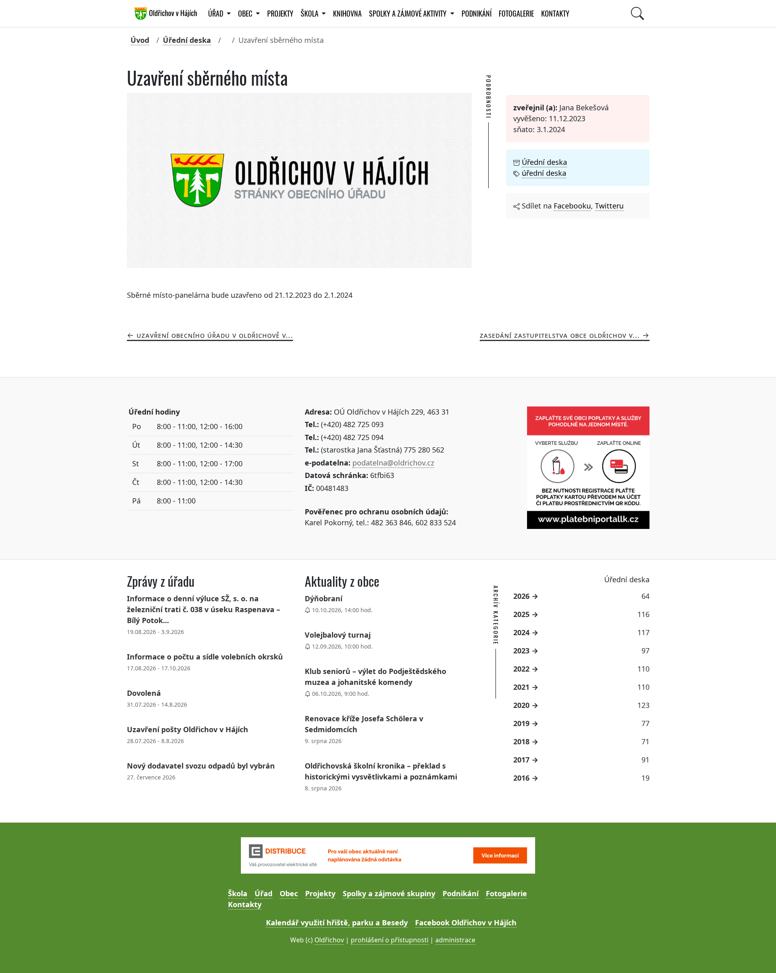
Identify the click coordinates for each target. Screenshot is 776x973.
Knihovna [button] (347, 13)
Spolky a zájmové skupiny (389, 893)
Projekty (280, 13)
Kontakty (555, 13)
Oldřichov (329, 939)
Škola (237, 893)
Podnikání (476, 13)
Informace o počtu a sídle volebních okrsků (205, 656)
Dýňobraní (323, 598)
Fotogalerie (516, 13)
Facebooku (572, 206)
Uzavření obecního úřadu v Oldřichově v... (215, 335)
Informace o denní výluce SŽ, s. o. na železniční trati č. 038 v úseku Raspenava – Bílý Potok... (203, 609)
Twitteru (609, 206)
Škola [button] (310, 13)
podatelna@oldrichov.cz (393, 463)
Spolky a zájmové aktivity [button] (408, 13)
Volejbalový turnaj (338, 635)
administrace (455, 939)
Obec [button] (246, 13)
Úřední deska (187, 40)
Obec (289, 893)
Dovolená (144, 693)
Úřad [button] (216, 13)
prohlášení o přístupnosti (389, 939)
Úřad (263, 893)
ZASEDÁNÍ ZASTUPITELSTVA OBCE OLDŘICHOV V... (560, 335)
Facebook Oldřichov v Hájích (466, 922)
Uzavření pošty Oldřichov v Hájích (187, 729)
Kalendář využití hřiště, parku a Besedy (337, 922)
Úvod (140, 40)
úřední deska (544, 173)
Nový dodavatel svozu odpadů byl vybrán (201, 766)
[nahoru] (758, 955)
